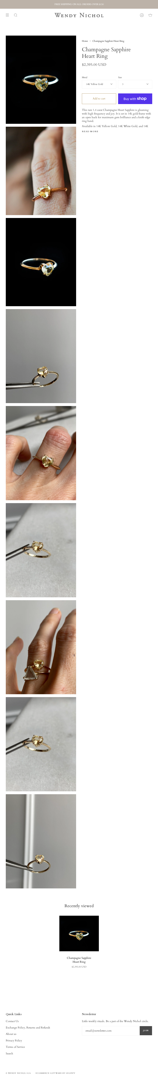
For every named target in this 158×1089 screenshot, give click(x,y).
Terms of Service (15, 1047)
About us (11, 1034)
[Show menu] (9, 15)
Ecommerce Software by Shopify (55, 1073)
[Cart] (150, 15)
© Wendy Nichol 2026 (18, 1073)
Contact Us (12, 1021)
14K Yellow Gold (94, 84)
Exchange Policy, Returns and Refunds (28, 1027)
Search (9, 1053)
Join (146, 1030)
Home (85, 41)
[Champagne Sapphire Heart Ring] (79, 933)
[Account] (142, 15)
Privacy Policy (14, 1040)
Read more (90, 132)
